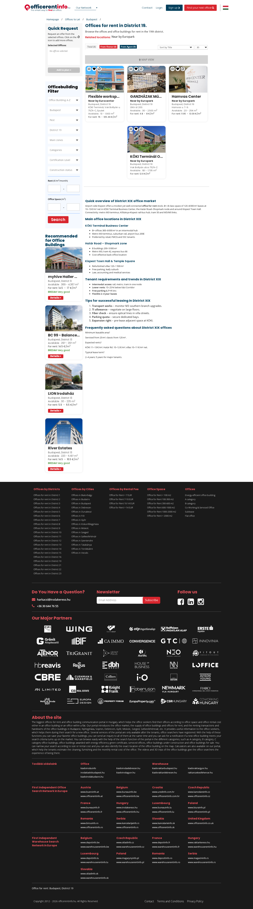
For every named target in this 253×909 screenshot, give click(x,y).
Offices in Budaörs (80, 499)
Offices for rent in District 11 (47, 536)
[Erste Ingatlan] (205, 628)
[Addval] (142, 653)
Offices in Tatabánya (81, 544)
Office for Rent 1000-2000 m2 (161, 511)
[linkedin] (193, 600)
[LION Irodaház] (63, 377)
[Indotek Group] (110, 628)
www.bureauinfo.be (126, 791)
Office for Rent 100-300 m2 (160, 499)
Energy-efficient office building (200, 495)
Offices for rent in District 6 (47, 515)
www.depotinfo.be (90, 842)
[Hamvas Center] (188, 79)
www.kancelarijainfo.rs (127, 823)
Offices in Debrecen (81, 507)
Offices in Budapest (81, 503)
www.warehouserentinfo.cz (130, 846)
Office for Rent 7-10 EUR (121, 499)
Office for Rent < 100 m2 (159, 495)
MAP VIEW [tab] (147, 59)
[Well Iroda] (47, 701)
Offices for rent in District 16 (47, 556)
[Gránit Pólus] (110, 653)
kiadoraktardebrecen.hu (164, 772)
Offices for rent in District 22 (47, 569)
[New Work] (173, 665)
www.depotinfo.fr (161, 842)
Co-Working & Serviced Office (199, 507)
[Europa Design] (79, 701)
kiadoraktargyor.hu (198, 768)
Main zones (56, 140)
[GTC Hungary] (173, 641)
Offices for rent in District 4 (47, 507)
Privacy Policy (195, 901)
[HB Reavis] (47, 665)
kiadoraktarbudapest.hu (164, 768)
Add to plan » (64, 69)
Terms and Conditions (170, 901)
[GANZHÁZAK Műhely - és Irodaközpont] (146, 79)
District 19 (55, 130)
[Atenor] (47, 653)
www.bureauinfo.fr (90, 807)
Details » (55, 297)
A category (190, 499)
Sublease (189, 511)
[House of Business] (142, 665)
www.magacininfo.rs (198, 858)
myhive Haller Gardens (64, 276)
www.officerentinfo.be (127, 796)
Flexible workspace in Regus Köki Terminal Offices (104, 96)
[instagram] (202, 600)
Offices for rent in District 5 (47, 511)
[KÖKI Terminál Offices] (146, 139)
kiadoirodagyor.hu (125, 772)
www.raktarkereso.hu (199, 842)
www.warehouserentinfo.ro (166, 862)
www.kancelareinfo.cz (199, 791)
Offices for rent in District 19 (47, 561)
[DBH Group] (110, 665)
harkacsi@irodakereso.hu (53, 599)
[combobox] (87, 7)
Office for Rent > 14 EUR (121, 507)
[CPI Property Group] (47, 628)
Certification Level (60, 160)
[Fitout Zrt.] (205, 653)
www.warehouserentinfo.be (95, 846)
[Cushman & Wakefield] (79, 677)
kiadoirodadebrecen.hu (128, 768)
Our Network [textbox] (83, 7)
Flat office (190, 515)
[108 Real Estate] (79, 689)
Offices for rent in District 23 (47, 573)
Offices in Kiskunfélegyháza (85, 524)
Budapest (91, 19)
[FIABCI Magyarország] (205, 689)
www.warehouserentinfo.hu (202, 846)
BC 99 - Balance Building (64, 335)
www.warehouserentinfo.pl (130, 862)
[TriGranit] (79, 653)
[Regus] (79, 665)
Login (159, 7)
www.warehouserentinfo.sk (95, 877)
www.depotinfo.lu (90, 858)
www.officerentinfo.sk (163, 827)
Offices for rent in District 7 (47, 519)
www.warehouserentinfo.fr (166, 846)
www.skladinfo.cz (125, 842)
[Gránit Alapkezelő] (47, 641)
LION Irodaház (61, 393)
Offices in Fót (78, 515)
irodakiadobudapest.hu (93, 772)
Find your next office (199, 7)
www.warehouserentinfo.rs (202, 862)
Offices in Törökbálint (82, 548)
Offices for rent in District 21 (47, 565)
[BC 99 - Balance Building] (63, 318)
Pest (52, 120)
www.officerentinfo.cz (199, 796)
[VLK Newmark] (173, 689)
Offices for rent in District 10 (47, 532)
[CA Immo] (110, 641)
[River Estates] (63, 431)
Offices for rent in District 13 (47, 544)
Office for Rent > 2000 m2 (159, 515)
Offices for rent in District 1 (47, 495)
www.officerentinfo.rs (127, 827)
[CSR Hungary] (173, 701)
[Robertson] (142, 689)
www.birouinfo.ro (89, 823)
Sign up (173, 7)
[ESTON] (173, 677)
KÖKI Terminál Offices (146, 156)
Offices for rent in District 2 (47, 499)
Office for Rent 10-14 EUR (121, 503)
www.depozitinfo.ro (162, 858)
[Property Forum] (110, 701)
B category (190, 503)
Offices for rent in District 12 (47, 540)
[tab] (91, 47)
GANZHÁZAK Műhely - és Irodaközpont (146, 96)
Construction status (61, 170)
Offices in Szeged (79, 532)
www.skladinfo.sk (89, 873)
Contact (147, 7)
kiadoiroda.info (88, 768)
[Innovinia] (205, 641)
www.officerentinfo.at (92, 796)
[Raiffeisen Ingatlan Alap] (173, 628)
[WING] (79, 628)
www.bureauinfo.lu (162, 807)
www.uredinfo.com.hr (163, 791)
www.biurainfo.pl (196, 807)
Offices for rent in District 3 (47, 503)
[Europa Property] (142, 701)
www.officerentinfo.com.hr (166, 796)
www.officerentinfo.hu (127, 811)
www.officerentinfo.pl (199, 811)
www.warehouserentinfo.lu (94, 862)
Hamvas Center (186, 96)
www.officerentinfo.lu (163, 811)
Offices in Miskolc (80, 528)
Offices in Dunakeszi (81, 511)
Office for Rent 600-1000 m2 (161, 507)
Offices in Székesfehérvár (83, 536)
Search (58, 219)
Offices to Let (72, 19)
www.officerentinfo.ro (92, 827)
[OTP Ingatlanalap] (142, 628)
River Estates (60, 448)
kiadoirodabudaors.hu (92, 776)
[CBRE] (47, 677)
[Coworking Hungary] (205, 701)
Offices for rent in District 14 (47, 548)
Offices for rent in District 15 (47, 552)
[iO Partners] (142, 677)
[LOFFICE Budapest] (205, 665)
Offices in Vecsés (79, 552)
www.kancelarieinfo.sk (163, 823)
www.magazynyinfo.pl (127, 858)
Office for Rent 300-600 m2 (160, 503)
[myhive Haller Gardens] (63, 260)
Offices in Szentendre (82, 540)
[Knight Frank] (110, 689)
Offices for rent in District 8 (47, 524)
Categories (56, 150)
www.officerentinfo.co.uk (201, 823)
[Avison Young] (205, 677)
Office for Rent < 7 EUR (120, 495)
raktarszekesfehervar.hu (200, 772)
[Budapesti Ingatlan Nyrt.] (79, 641)
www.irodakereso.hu (127, 807)
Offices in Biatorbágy (81, 495)
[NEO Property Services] (173, 653)
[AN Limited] (47, 689)
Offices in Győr (78, 519)
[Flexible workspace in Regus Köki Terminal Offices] (105, 79)
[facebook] (183, 600)
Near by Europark (123, 37)
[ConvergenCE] (142, 641)
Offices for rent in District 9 (47, 528)
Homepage (52, 19)
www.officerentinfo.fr (91, 811)
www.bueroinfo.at (90, 791)
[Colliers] (110, 677)
